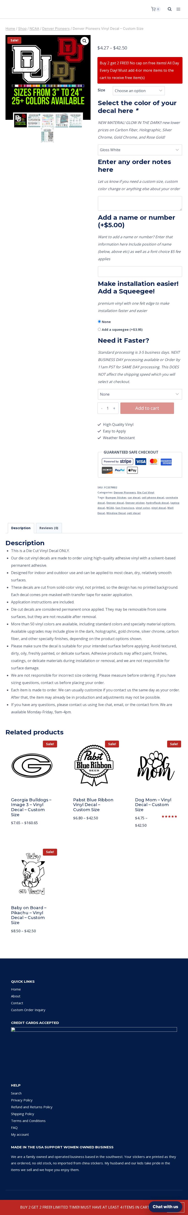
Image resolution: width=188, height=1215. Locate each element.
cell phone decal (153, 497)
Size (101, 90)
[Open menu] (178, 9)
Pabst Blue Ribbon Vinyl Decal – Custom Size (93, 804)
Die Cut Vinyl (145, 492)
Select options (32, 838)
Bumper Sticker (115, 497)
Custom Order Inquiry (28, 1009)
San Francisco (124, 507)
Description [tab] (20, 528)
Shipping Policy (22, 1113)
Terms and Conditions (28, 1120)
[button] (84, 41)
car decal (134, 497)
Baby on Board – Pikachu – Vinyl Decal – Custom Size (28, 915)
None (106, 322)
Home (16, 989)
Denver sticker (135, 502)
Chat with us (165, 1206)
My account (20, 1134)
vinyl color (143, 507)
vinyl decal (158, 507)
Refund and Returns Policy (32, 1107)
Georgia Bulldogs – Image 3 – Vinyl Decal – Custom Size (31, 807)
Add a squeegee (122, 329)
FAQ (14, 1127)
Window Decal (116, 513)
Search (16, 1093)
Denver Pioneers (125, 492)
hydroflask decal (157, 502)
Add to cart (147, 408)
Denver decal (115, 502)
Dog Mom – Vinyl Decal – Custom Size (153, 804)
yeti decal (134, 513)
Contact (17, 1003)
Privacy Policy (22, 1100)
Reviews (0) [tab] (48, 528)
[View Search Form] (167, 9)
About (15, 996)
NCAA (110, 507)
